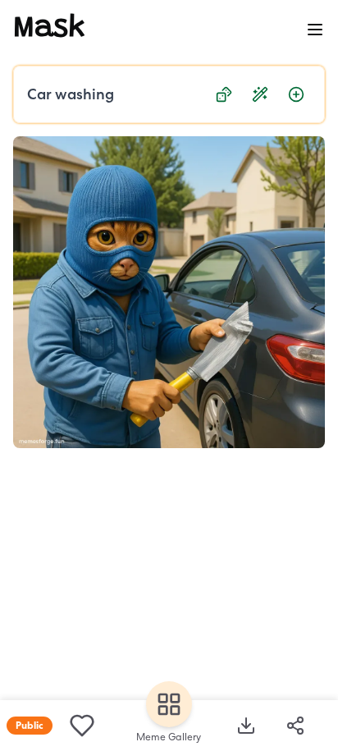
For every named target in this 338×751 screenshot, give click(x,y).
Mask (49, 29)
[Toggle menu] (315, 29)
